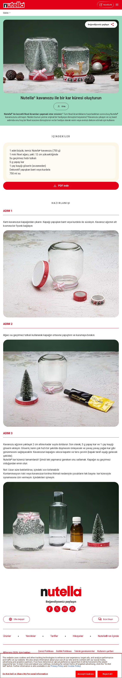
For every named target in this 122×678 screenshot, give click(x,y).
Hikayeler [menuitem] (78, 636)
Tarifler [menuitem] (54, 636)
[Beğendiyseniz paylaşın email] (65, 609)
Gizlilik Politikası (64, 651)
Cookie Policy (74, 666)
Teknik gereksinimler (84, 651)
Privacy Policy (57, 666)
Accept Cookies (86, 674)
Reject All (107, 674)
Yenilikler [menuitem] (31, 636)
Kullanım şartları (105, 651)
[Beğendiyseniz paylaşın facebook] (49, 609)
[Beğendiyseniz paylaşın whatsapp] (72, 609)
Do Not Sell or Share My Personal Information (25, 674)
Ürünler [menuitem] (7, 636)
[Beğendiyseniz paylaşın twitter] (57, 609)
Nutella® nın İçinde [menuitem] (108, 636)
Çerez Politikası (46, 651)
